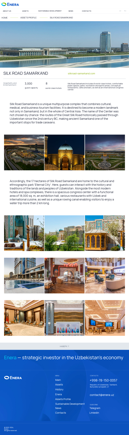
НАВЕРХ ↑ (64, 346)
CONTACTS (86, 11)
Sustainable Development (70, 404)
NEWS (71, 11)
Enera (58, 394)
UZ (120, 11)
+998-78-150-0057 (103, 380)
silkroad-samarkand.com (81, 73)
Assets (59, 384)
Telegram (95, 408)
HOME (5, 17)
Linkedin (94, 412)
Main (58, 380)
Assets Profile (63, 399)
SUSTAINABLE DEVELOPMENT (50, 11)
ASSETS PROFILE (28, 17)
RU (125, 11)
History (59, 389)
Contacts (60, 412)
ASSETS (25, 11)
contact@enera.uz (102, 395)
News (58, 408)
